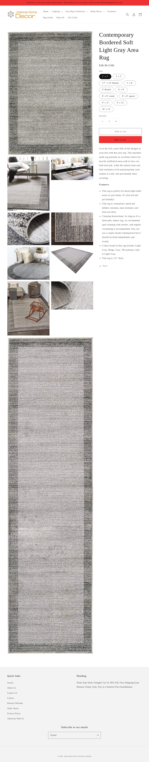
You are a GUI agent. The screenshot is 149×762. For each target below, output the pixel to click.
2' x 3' (105, 76)
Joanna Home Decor (70, 756)
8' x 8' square (128, 96)
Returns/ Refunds (15, 703)
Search (10, 683)
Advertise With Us (15, 719)
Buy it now (120, 140)
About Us (11, 688)
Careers (10, 698)
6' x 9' (121, 89)
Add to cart (120, 131)
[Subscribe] (97, 735)
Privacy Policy (14, 713)
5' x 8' (130, 83)
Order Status (13, 708)
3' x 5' (119, 76)
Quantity (103, 116)
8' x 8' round (108, 96)
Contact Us (12, 693)
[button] (127, 14)
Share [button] (105, 266)
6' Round (106, 89)
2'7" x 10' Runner (110, 83)
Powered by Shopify (85, 756)
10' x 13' (106, 109)
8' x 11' (105, 103)
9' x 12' (120, 103)
